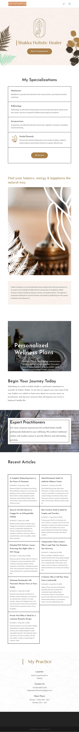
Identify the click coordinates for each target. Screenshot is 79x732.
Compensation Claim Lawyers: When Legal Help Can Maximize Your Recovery (54, 545)
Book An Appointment (39, 51)
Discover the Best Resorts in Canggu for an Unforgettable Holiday (21, 513)
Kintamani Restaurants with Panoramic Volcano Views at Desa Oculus (23, 584)
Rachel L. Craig (16, 485)
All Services (39, 155)
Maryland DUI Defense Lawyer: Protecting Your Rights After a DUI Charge (22, 548)
